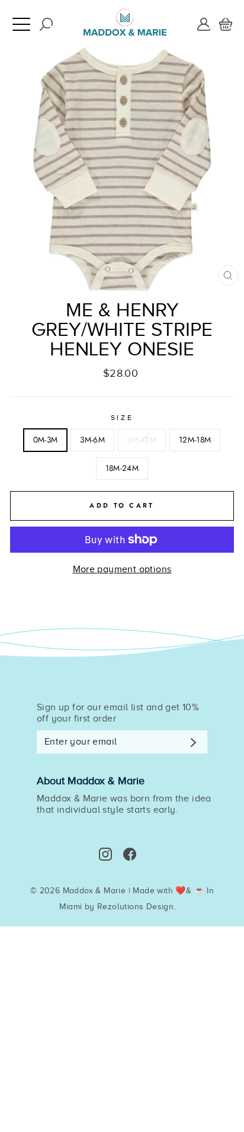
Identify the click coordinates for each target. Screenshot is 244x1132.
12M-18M (195, 439)
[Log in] (203, 23)
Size (122, 417)
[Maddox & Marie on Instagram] (105, 854)
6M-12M (141, 439)
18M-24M (122, 468)
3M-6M (92, 439)
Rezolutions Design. (136, 906)
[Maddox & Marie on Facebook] (129, 854)
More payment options (122, 569)
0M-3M (45, 439)
